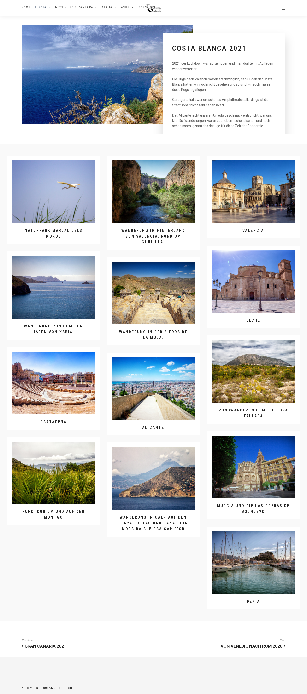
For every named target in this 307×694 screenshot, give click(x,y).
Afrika (107, 7)
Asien (125, 7)
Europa (40, 7)
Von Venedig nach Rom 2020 (251, 646)
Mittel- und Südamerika (74, 7)
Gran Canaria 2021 (45, 646)
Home (26, 7)
